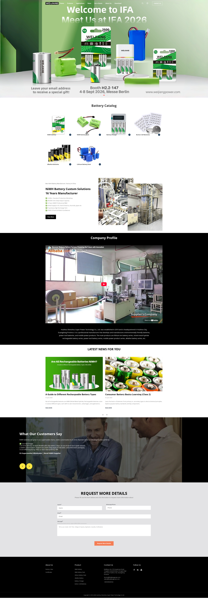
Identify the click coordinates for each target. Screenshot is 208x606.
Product (78, 565)
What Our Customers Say (41, 433)
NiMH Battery (78, 569)
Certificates (49, 572)
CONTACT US (157, 3)
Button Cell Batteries (143, 135)
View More (50, 217)
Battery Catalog (104, 105)
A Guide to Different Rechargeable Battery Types (71, 394)
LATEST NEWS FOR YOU (104, 349)
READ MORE (49, 408)
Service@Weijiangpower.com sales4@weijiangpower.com (112, 578)
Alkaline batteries (53, 164)
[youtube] (141, 569)
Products (70, 3)
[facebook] (134, 569)
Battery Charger (112, 135)
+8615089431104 (108, 582)
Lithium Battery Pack (84, 164)
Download (118, 3)
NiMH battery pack (83, 135)
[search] (142, 3)
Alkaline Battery (79, 578)
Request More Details (104, 543)
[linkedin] (138, 569)
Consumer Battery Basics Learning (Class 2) (128, 394)
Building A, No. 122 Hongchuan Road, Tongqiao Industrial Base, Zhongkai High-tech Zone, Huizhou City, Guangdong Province (115, 571)
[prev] (103, 415)
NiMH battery (51, 135)
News (89, 3)
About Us (108, 3)
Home (62, 3)
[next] (107, 415)
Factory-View (49, 569)
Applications (80, 3)
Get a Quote (98, 3)
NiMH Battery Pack (80, 572)
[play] (104, 284)
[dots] (100, 95)
